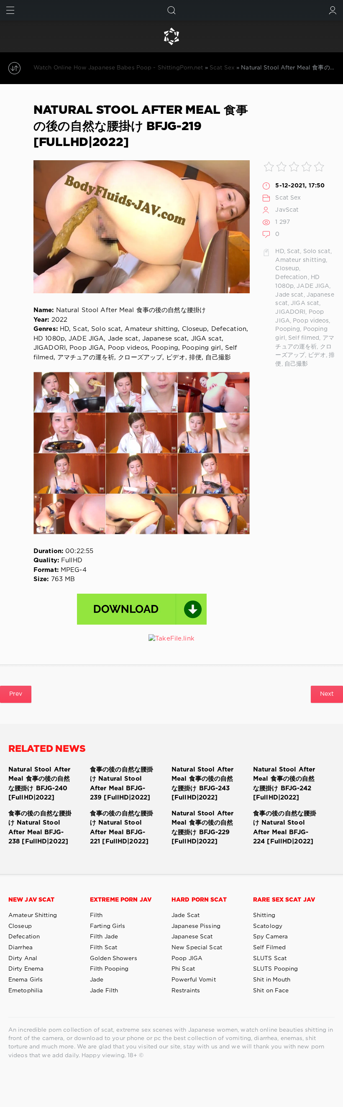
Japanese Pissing (196, 926)
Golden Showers (113, 958)
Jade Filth (104, 990)
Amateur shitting (300, 260)
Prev (15, 694)
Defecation (291, 277)
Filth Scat (103, 947)
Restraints (186, 990)
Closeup (287, 268)
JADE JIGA (313, 286)
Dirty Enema (26, 968)
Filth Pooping (109, 968)
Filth (96, 915)
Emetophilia (25, 990)
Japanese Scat (192, 936)
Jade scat (289, 294)
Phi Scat (183, 968)
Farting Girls (107, 926)
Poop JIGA (187, 958)
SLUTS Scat (270, 958)
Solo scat (316, 251)
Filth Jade (104, 936)
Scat (293, 251)
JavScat (287, 210)
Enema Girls (25, 979)
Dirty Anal (22, 958)
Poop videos (311, 320)
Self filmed (303, 338)
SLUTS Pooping (275, 968)
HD (279, 251)
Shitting (264, 915)
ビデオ (316, 355)
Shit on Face (271, 990)
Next (327, 694)
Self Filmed (269, 947)
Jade (96, 979)
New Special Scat (197, 947)
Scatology (267, 926)
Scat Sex (288, 197)
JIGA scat (305, 303)
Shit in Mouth (272, 979)
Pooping (287, 329)
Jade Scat (186, 915)
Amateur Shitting (32, 915)
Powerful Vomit (194, 979)
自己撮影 (296, 363)
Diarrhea (20, 947)
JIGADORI (290, 312)
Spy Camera (270, 936)
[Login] (333, 10)
